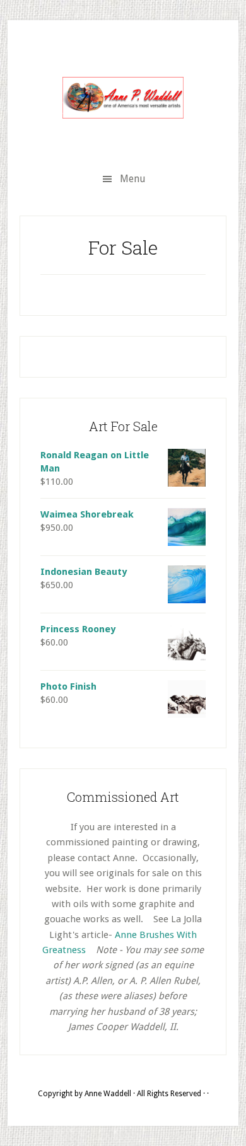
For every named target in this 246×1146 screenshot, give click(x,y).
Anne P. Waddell (123, 97)
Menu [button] (133, 179)
